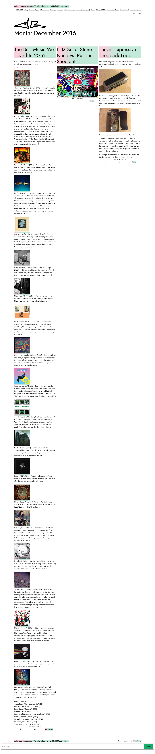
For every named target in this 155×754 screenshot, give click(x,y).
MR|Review (49, 729)
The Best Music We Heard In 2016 (34, 52)
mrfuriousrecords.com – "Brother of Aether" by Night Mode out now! (41, 6)
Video (92, 101)
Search (148, 746)
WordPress (137, 741)
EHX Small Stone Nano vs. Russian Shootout (75, 55)
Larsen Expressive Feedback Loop (117, 52)
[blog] (134, 162)
